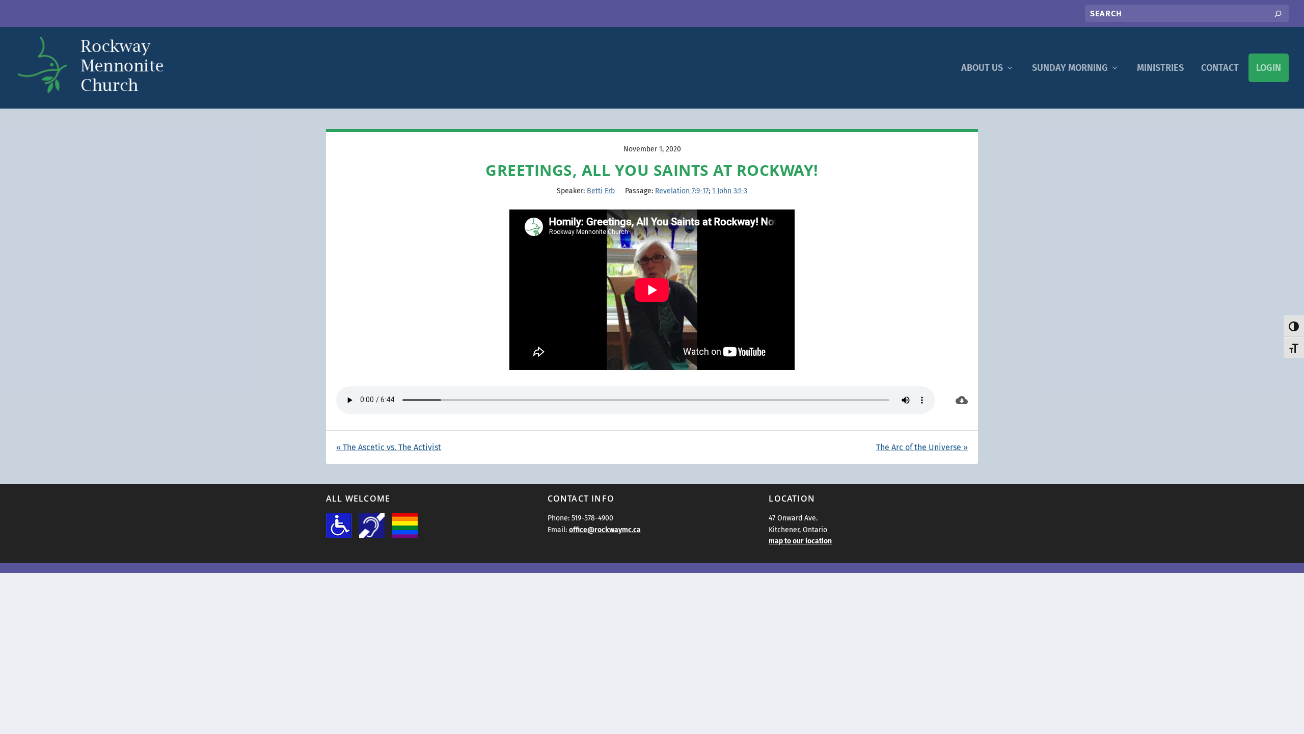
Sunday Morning (1070, 67)
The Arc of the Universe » (922, 447)
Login (1268, 67)
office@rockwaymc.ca (605, 530)
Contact (1220, 67)
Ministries (1160, 67)
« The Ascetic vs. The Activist (388, 447)
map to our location (800, 541)
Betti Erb (601, 191)
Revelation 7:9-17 (682, 191)
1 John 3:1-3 (729, 191)
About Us (982, 67)
